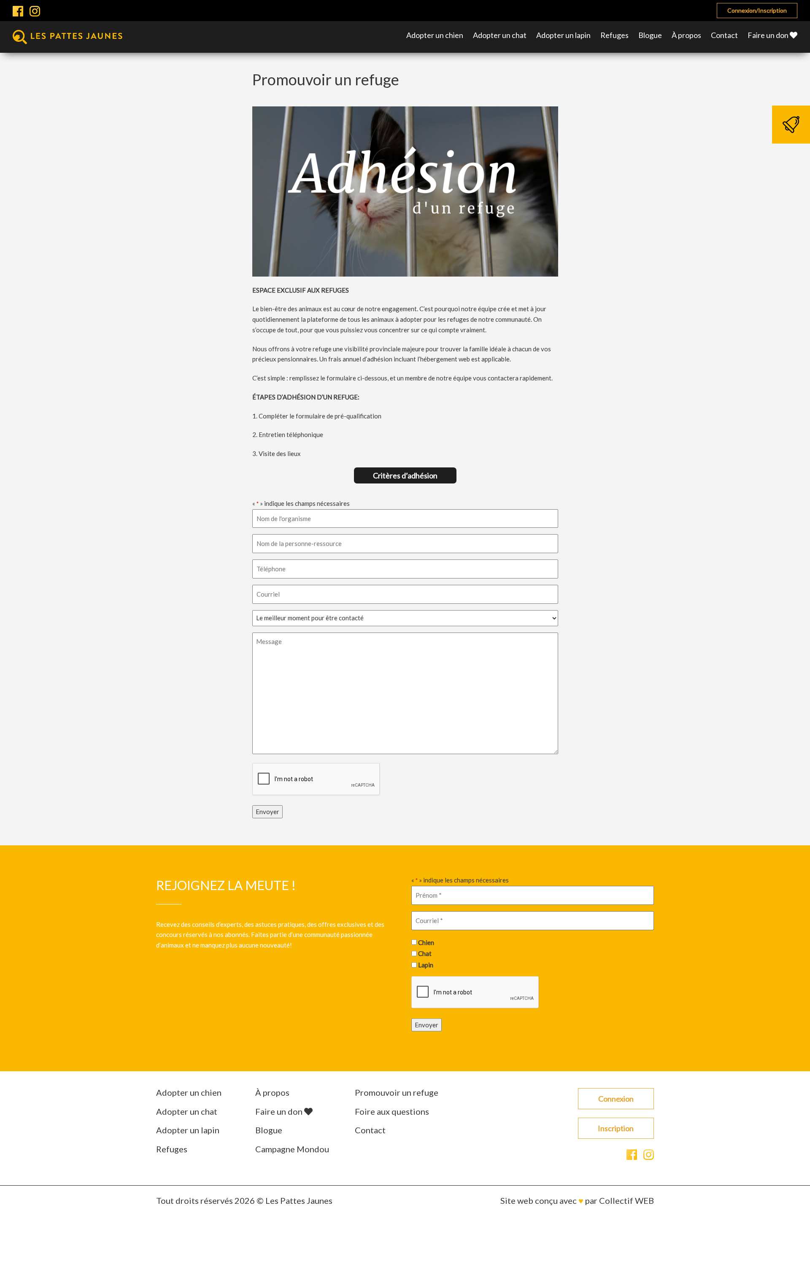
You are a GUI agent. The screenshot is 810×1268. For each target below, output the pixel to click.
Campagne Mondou (292, 1149)
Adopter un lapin (563, 35)
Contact (724, 35)
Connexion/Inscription (757, 10)
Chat (425, 953)
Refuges (614, 35)
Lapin (425, 964)
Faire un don (769, 35)
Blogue (650, 35)
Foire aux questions (392, 1111)
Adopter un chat (499, 35)
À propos (686, 35)
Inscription (616, 1128)
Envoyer (267, 811)
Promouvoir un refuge (396, 1092)
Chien (426, 942)
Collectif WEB (626, 1200)
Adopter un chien (434, 35)
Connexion (616, 1098)
